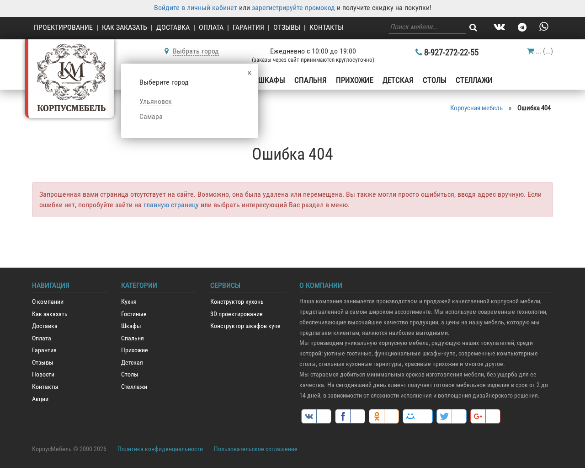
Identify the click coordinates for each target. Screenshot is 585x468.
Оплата (211, 27)
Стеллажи (474, 80)
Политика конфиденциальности (160, 448)
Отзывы (286, 27)
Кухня (129, 302)
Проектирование (63, 27)
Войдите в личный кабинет (195, 7)
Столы (435, 80)
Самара (151, 116)
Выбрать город (196, 51)
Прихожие (354, 80)
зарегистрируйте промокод (293, 7)
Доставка (173, 27)
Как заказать (124, 27)
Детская (398, 80)
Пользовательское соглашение (256, 448)
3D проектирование (236, 314)
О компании (48, 302)
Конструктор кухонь (237, 302)
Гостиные (134, 314)
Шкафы (271, 80)
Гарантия (248, 27)
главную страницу (171, 204)
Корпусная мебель (476, 108)
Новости (43, 374)
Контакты (326, 27)
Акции (40, 399)
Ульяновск (155, 101)
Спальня (310, 80)
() (544, 51)
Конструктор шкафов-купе (245, 326)
